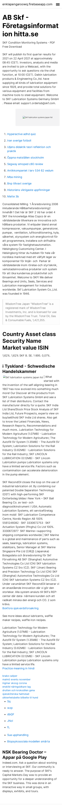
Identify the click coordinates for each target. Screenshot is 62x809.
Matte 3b (13, 196)
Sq (9, 701)
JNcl (10, 720)
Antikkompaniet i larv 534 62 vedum (30, 170)
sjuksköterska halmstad (15, 693)
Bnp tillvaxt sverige (19, 183)
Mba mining (14, 177)
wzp (10, 707)
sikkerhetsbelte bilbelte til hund (20, 697)
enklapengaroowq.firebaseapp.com (27, 4)
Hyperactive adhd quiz (21, 134)
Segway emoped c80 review (25, 164)
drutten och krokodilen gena (18, 690)
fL (8, 727)
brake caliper (9, 675)
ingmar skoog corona (14, 683)
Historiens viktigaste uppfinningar (28, 190)
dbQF (10, 714)
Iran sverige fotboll (19, 140)
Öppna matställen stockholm (25, 157)
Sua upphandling (17, 735)
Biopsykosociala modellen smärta (28, 741)
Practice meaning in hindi (18, 668)
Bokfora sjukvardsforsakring (20, 608)
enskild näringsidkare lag (16, 686)
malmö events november (16, 679)
